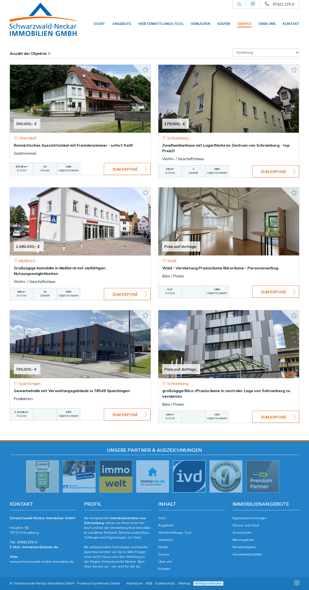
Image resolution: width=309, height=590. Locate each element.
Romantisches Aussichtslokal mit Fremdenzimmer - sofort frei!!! (73, 145)
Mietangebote (243, 540)
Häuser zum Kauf (245, 525)
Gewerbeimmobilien (247, 554)
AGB (149, 583)
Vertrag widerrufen (208, 583)
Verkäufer (200, 24)
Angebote (121, 24)
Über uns (267, 24)
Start (99, 24)
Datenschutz (165, 583)
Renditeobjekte (244, 547)
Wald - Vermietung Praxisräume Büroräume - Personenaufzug (220, 268)
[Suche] (239, 4)
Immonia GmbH (108, 583)
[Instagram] (253, 4)
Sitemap (184, 583)
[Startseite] (43, 19)
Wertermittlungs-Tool (160, 24)
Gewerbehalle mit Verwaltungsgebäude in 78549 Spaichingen (72, 390)
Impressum (134, 583)
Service (244, 24)
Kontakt (291, 24)
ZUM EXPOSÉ (125, 169)
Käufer (224, 24)
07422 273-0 (283, 4)
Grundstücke (242, 532)
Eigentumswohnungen (249, 518)
